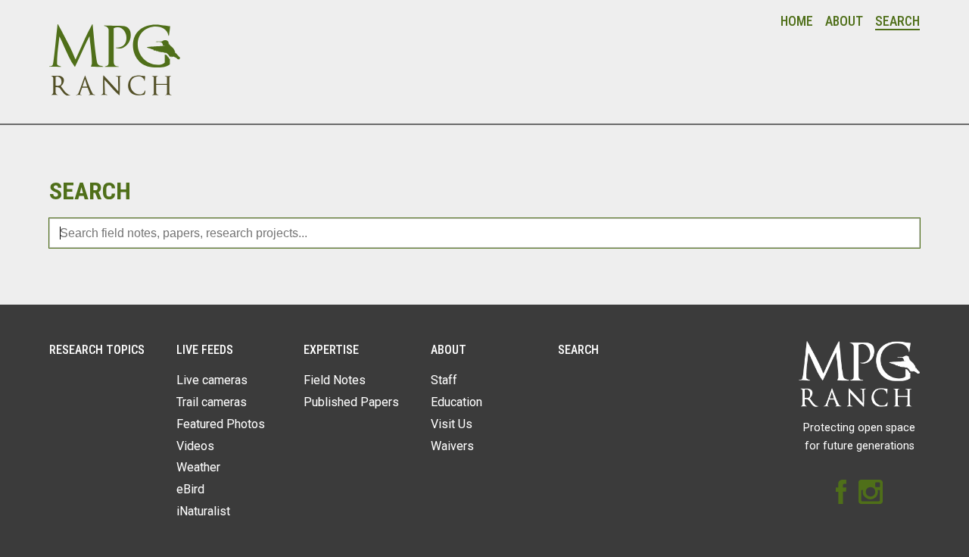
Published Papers (351, 402)
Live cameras (212, 380)
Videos (195, 446)
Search (897, 21)
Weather (198, 467)
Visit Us (451, 424)
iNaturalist (203, 511)
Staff (444, 380)
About (844, 21)
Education (456, 402)
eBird (190, 489)
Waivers (452, 446)
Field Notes (335, 380)
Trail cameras (211, 402)
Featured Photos (220, 424)
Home (796, 21)
